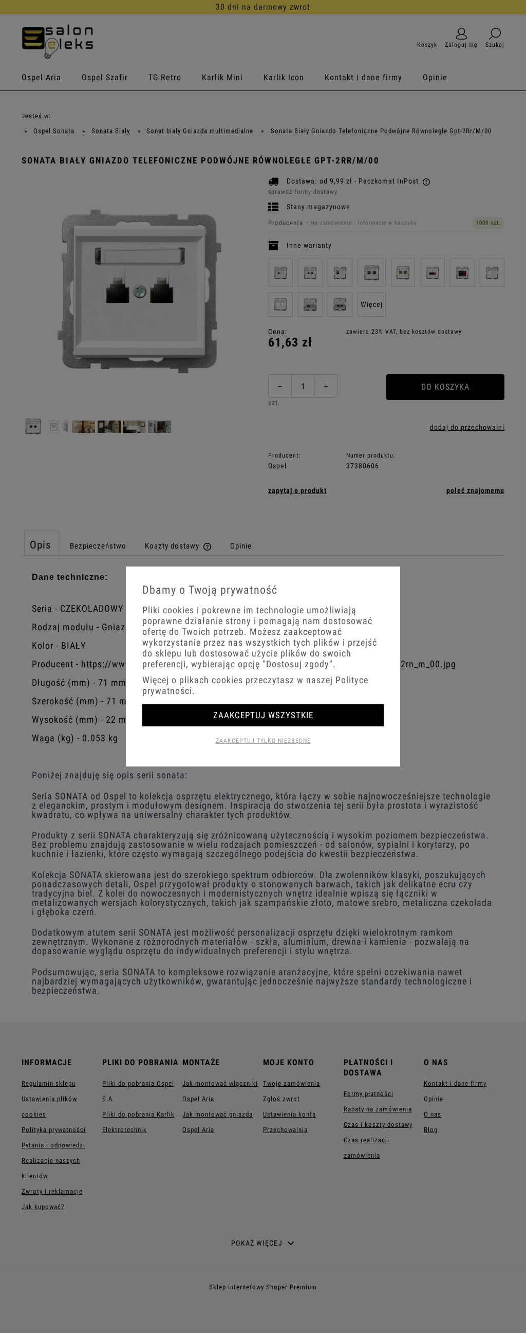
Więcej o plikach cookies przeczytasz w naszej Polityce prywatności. (255, 685)
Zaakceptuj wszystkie (263, 715)
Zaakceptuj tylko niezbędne (263, 740)
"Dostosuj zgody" (297, 664)
